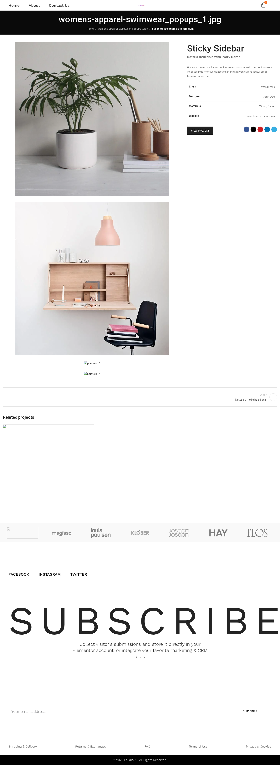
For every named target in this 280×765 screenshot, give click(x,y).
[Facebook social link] (246, 130)
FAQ (147, 746)
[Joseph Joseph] (179, 532)
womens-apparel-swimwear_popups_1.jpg (123, 28)
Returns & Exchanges (90, 746)
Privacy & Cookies (258, 746)
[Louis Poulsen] (100, 532)
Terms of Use (198, 746)
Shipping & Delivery (23, 746)
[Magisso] (61, 532)
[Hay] (218, 532)
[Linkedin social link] (267, 130)
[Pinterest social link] (260, 130)
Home (14, 5)
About (34, 5)
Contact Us (59, 5)
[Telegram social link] (274, 130)
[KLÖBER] (140, 532)
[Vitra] (22, 532)
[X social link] (253, 130)
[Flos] (257, 532)
